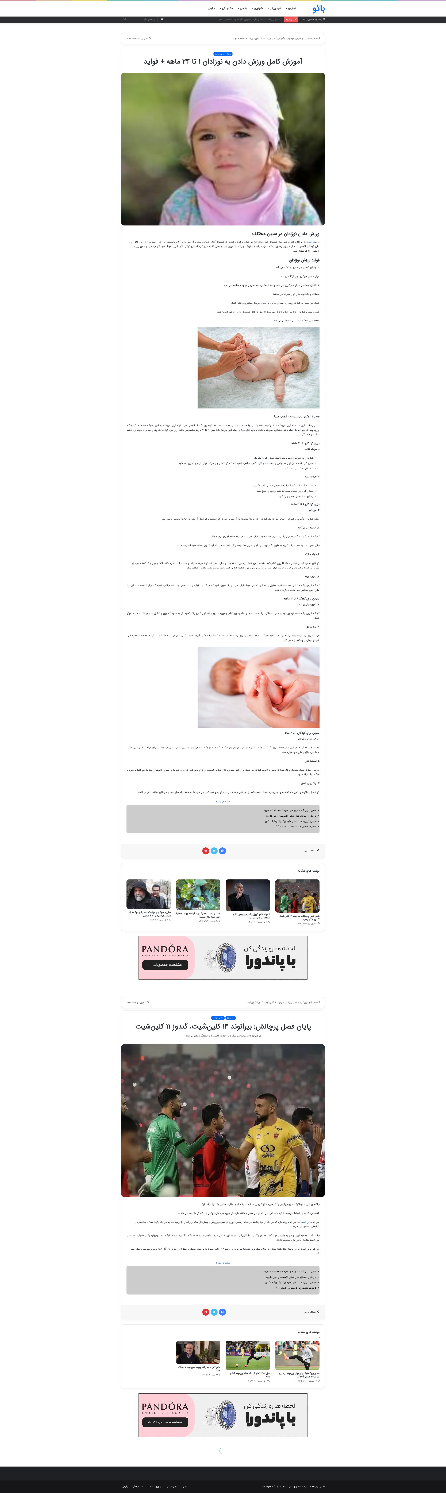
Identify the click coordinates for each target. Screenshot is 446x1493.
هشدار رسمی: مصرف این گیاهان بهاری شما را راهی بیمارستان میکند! (198, 915)
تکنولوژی (258, 8)
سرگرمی (211, 8)
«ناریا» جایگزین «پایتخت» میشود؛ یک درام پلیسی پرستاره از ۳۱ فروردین (150, 914)
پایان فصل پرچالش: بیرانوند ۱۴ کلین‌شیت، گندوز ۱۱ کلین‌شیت (299, 917)
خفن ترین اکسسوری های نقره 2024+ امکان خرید (289, 810)
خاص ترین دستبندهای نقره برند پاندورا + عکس (290, 821)
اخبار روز (292, 8)
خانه (316, 38)
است (309, 242)
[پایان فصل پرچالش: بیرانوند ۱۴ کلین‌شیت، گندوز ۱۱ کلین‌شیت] (297, 896)
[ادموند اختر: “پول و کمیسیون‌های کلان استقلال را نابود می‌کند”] (248, 895)
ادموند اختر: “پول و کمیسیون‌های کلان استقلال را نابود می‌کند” (251, 916)
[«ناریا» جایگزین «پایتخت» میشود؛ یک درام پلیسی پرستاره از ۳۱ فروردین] (148, 894)
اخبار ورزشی (275, 8)
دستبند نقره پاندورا (223, 801)
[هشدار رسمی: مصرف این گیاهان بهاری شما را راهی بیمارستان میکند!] (198, 894)
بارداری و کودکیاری (294, 38)
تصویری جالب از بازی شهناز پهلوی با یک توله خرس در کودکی (253, 19)
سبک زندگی (227, 8)
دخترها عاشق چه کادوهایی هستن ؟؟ (296, 827)
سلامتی (243, 8)
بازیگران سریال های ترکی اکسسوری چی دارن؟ (291, 816)
